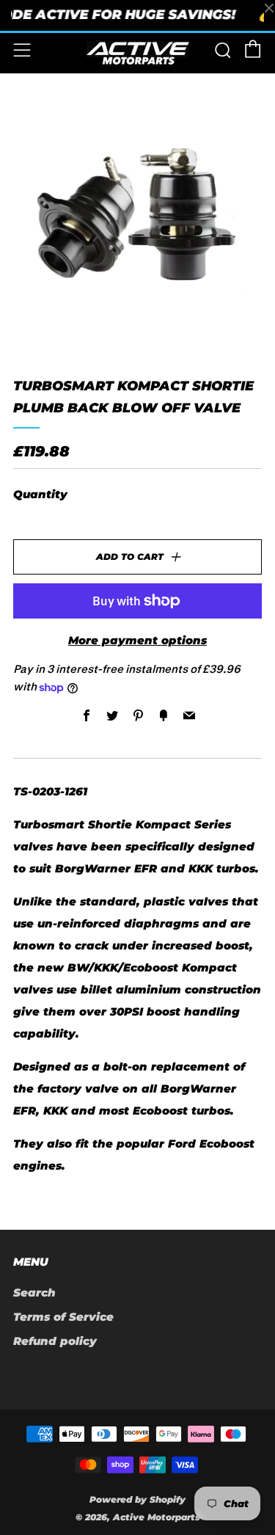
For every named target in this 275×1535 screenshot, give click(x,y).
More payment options (137, 640)
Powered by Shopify (137, 1499)
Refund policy (55, 1341)
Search (34, 1292)
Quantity (40, 494)
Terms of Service (63, 1317)
